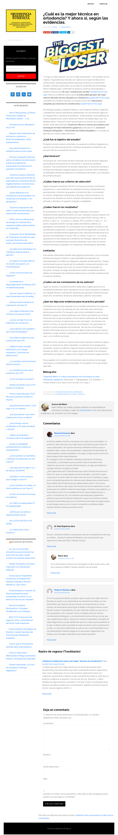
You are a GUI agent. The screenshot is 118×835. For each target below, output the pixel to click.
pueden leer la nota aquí (99, 98)
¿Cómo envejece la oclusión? (21, 379)
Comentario (48, 723)
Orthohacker (85, 410)
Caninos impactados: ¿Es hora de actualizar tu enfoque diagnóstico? (20, 667)
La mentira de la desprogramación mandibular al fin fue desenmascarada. (20, 284)
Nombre (47, 755)
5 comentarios (65, 27)
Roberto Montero (62, 590)
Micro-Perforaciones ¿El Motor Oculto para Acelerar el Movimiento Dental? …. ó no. (20, 116)
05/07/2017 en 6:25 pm (61, 592)
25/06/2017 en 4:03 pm (62, 529)
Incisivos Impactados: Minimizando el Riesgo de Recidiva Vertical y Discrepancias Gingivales (20, 656)
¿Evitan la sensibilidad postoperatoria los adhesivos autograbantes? (18, 447)
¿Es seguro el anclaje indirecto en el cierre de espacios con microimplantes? (20, 264)
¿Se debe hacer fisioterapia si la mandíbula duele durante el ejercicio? (21, 252)
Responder (51, 513)
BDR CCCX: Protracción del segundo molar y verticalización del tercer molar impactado (19, 620)
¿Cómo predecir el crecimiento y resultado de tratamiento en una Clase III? (20, 459)
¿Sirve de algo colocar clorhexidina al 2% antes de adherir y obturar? (20, 426)
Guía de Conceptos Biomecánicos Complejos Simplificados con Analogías (18, 608)
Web (45, 779)
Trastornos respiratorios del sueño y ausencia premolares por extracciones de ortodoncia (20, 210)
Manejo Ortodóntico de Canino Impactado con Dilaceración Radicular (20, 567)
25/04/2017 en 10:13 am (62, 436)
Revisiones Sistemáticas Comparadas (68, 392)
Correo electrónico (51, 767)
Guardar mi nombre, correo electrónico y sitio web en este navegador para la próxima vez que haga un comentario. (75, 795)
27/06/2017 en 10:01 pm (66, 558)
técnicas (81, 394)
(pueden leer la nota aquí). (91, 104)
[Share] (68, 32)
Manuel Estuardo (62, 433)
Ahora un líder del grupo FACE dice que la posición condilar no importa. (20, 397)
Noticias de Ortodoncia (22, 542)
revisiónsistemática (62, 394)
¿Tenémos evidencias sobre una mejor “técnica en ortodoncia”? (72, 661)
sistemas (74, 394)
